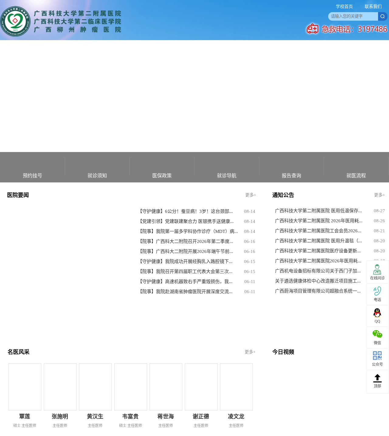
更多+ (250, 195)
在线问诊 (377, 278)
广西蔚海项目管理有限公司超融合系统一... (318, 291)
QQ (377, 321)
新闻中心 (178, 48)
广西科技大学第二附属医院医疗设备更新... (318, 250)
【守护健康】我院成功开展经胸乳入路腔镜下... (185, 261)
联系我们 (373, 6)
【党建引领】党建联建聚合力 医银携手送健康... (186, 221)
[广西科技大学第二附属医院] (60, 35)
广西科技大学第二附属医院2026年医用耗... (318, 260)
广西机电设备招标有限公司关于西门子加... (318, 270)
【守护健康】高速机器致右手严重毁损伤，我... (185, 281)
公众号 (377, 364)
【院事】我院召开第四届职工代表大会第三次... (185, 271)
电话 (377, 300)
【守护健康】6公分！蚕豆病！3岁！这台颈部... (185, 211)
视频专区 (223, 48)
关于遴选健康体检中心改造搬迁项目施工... (318, 281)
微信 (377, 343)
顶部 (377, 386)
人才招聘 (268, 48)
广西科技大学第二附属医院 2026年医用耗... (319, 220)
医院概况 (43, 48)
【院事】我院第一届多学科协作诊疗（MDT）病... (188, 231)
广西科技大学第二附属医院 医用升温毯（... (318, 240)
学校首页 (344, 6)
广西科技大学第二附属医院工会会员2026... (318, 230)
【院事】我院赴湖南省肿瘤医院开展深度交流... (185, 291)
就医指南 (88, 48)
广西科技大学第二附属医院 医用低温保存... (318, 210)
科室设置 (133, 48)
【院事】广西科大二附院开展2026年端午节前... (185, 251)
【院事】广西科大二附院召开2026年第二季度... (185, 241)
